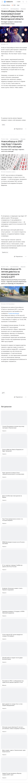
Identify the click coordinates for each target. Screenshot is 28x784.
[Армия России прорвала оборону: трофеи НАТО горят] (14, 768)
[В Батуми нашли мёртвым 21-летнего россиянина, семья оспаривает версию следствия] (14, 722)
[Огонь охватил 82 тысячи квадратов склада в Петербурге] (14, 630)
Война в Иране (6, 5)
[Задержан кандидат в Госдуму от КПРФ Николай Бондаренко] (14, 606)
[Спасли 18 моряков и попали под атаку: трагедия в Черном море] (14, 421)
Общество (23, 8)
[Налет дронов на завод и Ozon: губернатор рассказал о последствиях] (14, 468)
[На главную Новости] (9, 1)
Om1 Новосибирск (14, 266)
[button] (14, 34)
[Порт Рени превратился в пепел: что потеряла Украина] (14, 514)
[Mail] (5, 1)
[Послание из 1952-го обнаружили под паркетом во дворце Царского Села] (14, 676)
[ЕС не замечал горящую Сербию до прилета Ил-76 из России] (14, 560)
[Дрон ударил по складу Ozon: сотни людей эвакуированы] (14, 699)
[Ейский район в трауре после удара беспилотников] (14, 653)
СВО (14, 5)
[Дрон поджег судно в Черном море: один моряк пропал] (14, 745)
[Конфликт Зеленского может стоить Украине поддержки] (14, 583)
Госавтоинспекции (13, 313)
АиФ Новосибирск (14, 8)
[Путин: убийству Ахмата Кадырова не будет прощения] (14, 444)
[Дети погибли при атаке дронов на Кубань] (14, 491)
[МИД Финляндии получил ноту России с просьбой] (14, 537)
